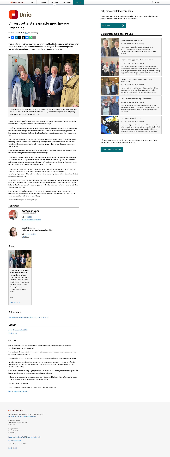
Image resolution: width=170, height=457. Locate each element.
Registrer (106, 25)
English (15, 448)
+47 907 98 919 (30, 234)
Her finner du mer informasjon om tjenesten (22, 416)
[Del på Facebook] (12, 37)
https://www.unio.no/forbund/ (18, 391)
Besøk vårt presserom (112, 149)
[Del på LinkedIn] (16, 37)
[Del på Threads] (23, 37)
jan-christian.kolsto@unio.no (31, 220)
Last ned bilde (15, 302)
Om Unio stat (12, 333)
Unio (26, 33)
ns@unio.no (25, 237)
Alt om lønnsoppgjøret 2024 (18, 330)
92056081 (28, 217)
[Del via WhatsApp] (30, 37)
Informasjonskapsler (14, 440)
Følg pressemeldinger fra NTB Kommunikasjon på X (24, 437)
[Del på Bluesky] (27, 37)
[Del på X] (19, 37)
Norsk (10, 448)
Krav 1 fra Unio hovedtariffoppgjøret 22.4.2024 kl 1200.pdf (28, 317)
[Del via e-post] (34, 37)
